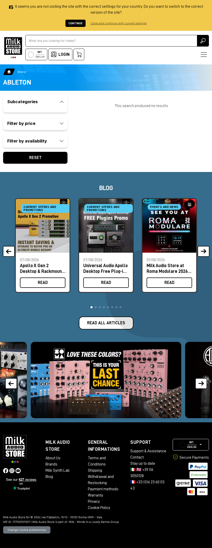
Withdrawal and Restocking (101, 480)
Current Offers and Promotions (40, 208)
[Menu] (204, 54)
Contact (137, 457)
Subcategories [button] (22, 101)
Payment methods (103, 489)
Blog (49, 477)
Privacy (94, 501)
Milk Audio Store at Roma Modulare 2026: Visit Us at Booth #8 (168, 268)
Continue (75, 23)
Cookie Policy (99, 508)
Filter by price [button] (21, 123)
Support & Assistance (148, 451)
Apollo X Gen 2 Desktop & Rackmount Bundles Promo (42, 268)
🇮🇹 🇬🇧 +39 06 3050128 (141, 473)
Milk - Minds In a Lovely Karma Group (94, 521)
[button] (91, 307)
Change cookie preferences (26, 529)
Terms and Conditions (97, 461)
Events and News (164, 206)
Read (43, 283)
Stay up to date (142, 463)
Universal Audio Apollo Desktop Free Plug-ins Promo (105, 268)
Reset (35, 158)
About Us (53, 458)
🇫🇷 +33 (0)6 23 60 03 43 (147, 485)
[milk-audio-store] (13, 47)
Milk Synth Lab (58, 470)
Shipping (95, 470)
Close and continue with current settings (118, 23)
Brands (51, 464)
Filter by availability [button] (27, 141)
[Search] (203, 41)
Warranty (95, 495)
